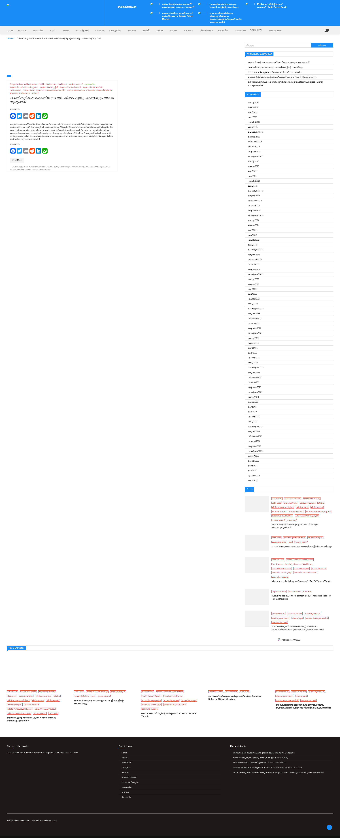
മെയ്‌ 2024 (252, 235)
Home (124, 753)
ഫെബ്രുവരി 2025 (256, 191)
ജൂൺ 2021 (253, 407)
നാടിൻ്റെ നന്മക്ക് (129, 777)
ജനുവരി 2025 (254, 196)
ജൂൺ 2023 (253, 289)
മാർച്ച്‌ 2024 (253, 245)
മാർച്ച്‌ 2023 (253, 304)
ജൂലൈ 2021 (253, 402)
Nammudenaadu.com (23, 820)
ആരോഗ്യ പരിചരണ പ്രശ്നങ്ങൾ (24, 87)
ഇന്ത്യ (53, 30)
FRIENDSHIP (277, 499)
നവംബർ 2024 (254, 205)
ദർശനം (125, 772)
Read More (17, 160)
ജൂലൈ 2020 (253, 461)
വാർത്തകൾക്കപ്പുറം (130, 782)
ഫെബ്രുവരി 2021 (256, 426)
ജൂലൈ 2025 (253, 166)
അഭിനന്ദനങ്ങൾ (76, 84)
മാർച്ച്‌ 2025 (253, 186)
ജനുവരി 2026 (254, 137)
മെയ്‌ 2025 (252, 176)
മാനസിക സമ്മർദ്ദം (280, 577)
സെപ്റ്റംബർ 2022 (256, 333)
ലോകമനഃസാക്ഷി (279, 622)
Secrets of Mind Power (303, 564)
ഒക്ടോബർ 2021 (254, 387)
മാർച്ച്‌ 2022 (253, 363)
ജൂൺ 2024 (253, 230)
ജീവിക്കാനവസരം (307, 503)
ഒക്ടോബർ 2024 (254, 210)
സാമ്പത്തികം (222, 30)
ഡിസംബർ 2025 (255, 142)
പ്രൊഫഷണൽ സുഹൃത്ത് (306, 516)
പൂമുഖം (10, 30)
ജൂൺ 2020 (253, 466)
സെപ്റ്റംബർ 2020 (256, 451)
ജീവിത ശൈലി (317, 507)
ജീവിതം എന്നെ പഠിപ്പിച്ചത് (283, 507)
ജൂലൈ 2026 (253, 107)
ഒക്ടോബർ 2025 (254, 151)
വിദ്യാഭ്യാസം (206, 30)
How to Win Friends (293, 499)
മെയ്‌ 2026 (252, 117)
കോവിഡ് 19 (127, 763)
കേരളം (66, 30)
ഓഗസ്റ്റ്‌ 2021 (253, 397)
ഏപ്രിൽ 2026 (254, 122)
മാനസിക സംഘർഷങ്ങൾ (305, 573)
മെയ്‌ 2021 (252, 412)
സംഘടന (188, 30)
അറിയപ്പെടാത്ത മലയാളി (294, 538)
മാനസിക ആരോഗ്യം (281, 568)
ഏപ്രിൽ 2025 (254, 181)
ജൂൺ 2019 (253, 480)
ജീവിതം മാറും (302, 507)
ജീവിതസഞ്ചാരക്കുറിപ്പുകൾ (318, 511)
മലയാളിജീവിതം (279, 542)
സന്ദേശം (173, 30)
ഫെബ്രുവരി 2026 (256, 132)
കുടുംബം (132, 30)
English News (256, 30)
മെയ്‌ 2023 (252, 294)
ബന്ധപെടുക (275, 30)
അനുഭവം (22, 30)
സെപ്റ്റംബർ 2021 (256, 392)
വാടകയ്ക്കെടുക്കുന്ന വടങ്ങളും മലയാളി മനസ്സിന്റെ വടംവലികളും (275, 67)
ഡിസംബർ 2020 (255, 436)
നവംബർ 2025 (254, 147)
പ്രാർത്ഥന (100, 30)
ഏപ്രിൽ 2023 (254, 299)
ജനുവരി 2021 (254, 431)
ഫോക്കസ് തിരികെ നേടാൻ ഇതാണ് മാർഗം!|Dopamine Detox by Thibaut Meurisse (177, 16)
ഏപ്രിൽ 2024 (254, 240)
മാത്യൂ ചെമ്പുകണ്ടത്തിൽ (317, 618)
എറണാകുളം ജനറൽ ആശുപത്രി (50, 90)
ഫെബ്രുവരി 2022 (256, 368)
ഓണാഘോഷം (278, 614)
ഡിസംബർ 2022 (255, 318)
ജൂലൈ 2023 (253, 284)
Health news (51, 84)
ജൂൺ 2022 (253, 348)
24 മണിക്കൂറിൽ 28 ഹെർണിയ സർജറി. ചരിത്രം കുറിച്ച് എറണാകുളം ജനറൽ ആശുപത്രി (50, 167)
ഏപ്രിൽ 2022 (254, 358)
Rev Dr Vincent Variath (281, 564)
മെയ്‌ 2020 (252, 471)
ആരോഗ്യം (38, 30)
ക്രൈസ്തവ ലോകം (313, 614)
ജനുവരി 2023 (254, 314)
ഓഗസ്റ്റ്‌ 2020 (253, 456)
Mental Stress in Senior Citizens (299, 560)
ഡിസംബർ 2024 (255, 201)
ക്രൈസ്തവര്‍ (297, 618)
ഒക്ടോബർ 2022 (254, 328)
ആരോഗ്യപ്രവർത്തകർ (70, 87)
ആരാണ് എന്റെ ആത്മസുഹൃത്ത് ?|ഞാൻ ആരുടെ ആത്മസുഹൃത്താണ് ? (279, 62)
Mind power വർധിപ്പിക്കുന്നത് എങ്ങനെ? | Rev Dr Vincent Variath (274, 72)
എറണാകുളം (15, 90)
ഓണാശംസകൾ (295, 614)
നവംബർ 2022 (254, 323)
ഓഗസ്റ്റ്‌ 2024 (253, 220)
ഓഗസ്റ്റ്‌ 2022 (253, 338)
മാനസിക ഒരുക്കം (301, 568)
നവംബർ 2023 (254, 264)
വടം (290, 542)
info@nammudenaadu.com (45, 820)
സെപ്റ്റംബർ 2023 (256, 274)
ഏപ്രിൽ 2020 (254, 476)
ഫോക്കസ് (307, 592)
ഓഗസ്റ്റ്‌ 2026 (253, 102)
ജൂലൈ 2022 (253, 343)
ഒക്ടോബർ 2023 (254, 269)
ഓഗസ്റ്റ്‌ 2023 (253, 279)
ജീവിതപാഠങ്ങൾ (296, 511)
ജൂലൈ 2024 (253, 225)
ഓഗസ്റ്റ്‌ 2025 (253, 161)
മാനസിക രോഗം (319, 568)
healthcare (62, 84)
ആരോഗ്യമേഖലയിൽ (92, 87)
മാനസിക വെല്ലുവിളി (281, 573)
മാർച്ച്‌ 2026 (253, 127)
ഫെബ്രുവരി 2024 (256, 250)
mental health (278, 560)
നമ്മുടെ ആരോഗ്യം (76, 90)
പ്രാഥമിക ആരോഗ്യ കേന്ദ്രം (99, 90)
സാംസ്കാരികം (115, 30)
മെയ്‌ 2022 (252, 353)
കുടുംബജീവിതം (290, 503)
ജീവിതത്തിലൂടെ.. (279, 511)
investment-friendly (311, 499)
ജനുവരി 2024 (254, 255)
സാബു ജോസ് (278, 520)
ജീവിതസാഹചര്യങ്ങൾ (282, 516)
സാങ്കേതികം (240, 30)
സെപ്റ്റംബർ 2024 (256, 215)
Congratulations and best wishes (23, 84)
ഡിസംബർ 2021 (255, 377)
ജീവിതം (321, 503)
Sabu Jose (276, 503)
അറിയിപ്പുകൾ (82, 30)
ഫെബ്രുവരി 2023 (256, 309)
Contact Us (126, 797)
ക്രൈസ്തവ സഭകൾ (280, 618)
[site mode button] (326, 30)
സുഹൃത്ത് (291, 520)
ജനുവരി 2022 (254, 372)
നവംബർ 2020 (254, 441)
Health (41, 84)
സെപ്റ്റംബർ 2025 (256, 156)
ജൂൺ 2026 (253, 112)
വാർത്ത (159, 30)
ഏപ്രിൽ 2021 (254, 417)
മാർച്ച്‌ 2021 (253, 422)
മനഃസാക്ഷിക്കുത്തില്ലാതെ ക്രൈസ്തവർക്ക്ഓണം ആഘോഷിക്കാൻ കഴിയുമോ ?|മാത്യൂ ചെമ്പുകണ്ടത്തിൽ (285, 83)
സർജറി (34, 93)
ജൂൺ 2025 (253, 171)
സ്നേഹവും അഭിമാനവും (20, 93)
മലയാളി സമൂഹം (315, 538)
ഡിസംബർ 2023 (255, 259)
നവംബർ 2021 (254, 382)
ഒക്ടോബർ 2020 (254, 446)
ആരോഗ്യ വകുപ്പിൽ (49, 87)
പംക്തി (146, 30)
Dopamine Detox (279, 592)
